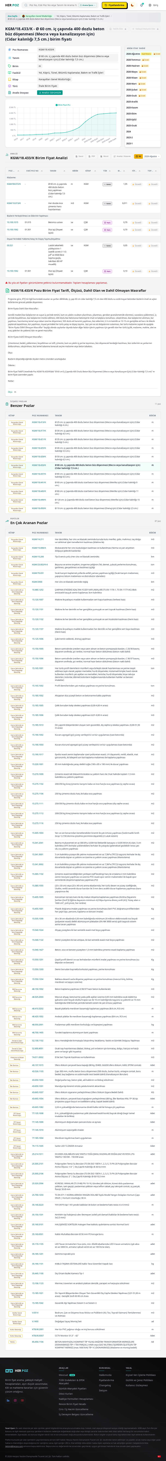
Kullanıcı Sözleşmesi (137, 1385)
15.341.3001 (37, 854)
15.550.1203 (37, 969)
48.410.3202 (37, 1008)
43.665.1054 (37, 1098)
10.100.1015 (12, 222)
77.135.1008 (37, 1113)
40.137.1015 (37, 1065)
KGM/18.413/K (39, 422)
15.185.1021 (37, 1293)
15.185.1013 (37, 724)
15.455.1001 (37, 908)
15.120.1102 (37, 619)
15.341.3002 (37, 864)
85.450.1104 (37, 1341)
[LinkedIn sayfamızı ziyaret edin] (8, 1400)
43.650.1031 (37, 1086)
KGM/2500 (37, 581)
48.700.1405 (37, 1032)
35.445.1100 (37, 1273)
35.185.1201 (37, 1253)
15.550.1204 (37, 979)
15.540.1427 (37, 949)
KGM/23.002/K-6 (40, 564)
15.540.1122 (37, 939)
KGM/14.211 (38, 539)
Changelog (105, 1385)
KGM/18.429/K (39, 456)
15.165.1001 (37, 668)
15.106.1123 (37, 1283)
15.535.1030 (37, 918)
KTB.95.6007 (38, 1335)
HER (12, 5)
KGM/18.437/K (39, 473)
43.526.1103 (37, 1071)
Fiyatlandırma (106, 1380)
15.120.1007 (37, 599)
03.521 (10, 245)
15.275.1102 (37, 783)
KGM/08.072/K (14, 183)
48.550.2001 (37, 1024)
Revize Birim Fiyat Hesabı (72, 1404)
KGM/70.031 (38, 573)
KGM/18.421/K (39, 439)
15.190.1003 (37, 744)
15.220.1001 (37, 764)
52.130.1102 (37, 1040)
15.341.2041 (37, 842)
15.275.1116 (37, 823)
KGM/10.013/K (14, 203)
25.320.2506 (37, 1183)
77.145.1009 (37, 1122)
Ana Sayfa (12, 16)
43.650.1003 (37, 1079)
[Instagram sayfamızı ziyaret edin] (15, 1400)
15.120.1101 (37, 609)
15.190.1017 (37, 754)
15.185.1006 (37, 715)
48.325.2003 (37, 996)
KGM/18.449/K (39, 499)
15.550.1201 (37, 959)
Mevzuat (66, 1374)
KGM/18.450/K (39, 508)
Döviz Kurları (66, 1393)
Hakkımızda (105, 1374)
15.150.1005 (37, 648)
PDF (93, 156)
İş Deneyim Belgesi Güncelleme (76, 1414)
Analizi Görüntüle (51, 92)
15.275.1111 (37, 803)
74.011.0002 (37, 1057)
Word (105, 156)
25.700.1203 (37, 1194)
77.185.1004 (37, 1138)
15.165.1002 (37, 685)
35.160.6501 (37, 1234)
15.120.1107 (37, 628)
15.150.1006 (37, 658)
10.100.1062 (12, 229)
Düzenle (124, 156)
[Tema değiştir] (132, 5)
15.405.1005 (37, 897)
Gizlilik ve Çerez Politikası (139, 1380)
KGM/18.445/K (39, 491)
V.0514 (35, 1312)
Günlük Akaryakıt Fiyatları (72, 1388)
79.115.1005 (37, 1145)
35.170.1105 (37, 1244)
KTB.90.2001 (38, 1329)
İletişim (103, 1390)
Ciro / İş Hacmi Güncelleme (73, 1409)
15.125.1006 (37, 638)
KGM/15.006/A (39, 547)
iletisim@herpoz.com (14, 1446)
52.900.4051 (37, 1048)
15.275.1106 (37, 793)
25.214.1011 (37, 1154)
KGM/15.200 (38, 556)
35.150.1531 (37, 1214)
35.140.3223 (37, 1204)
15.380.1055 (37, 885)
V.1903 (35, 1321)
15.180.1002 (37, 695)
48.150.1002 (37, 989)
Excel (81, 156)
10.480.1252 (37, 589)
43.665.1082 (37, 1107)
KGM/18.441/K (39, 482)
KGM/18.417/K (39, 430)
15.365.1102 (37, 873)
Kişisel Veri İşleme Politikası (141, 1374)
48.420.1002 (37, 1016)
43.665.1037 (37, 1092)
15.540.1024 (37, 930)
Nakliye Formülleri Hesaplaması (76, 1398)
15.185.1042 (37, 1303)
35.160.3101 (37, 1224)
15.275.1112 (37, 813)
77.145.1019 (37, 1129)
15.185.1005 (37, 705)
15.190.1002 (37, 734)
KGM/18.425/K (39, 447)
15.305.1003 (37, 832)
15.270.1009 (37, 774)
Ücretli (158, 54)
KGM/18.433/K (39, 465)
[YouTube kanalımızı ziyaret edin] (22, 1400)
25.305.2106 (37, 1173)
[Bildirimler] (141, 5)
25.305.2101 (37, 1163)
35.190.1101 (37, 1263)
